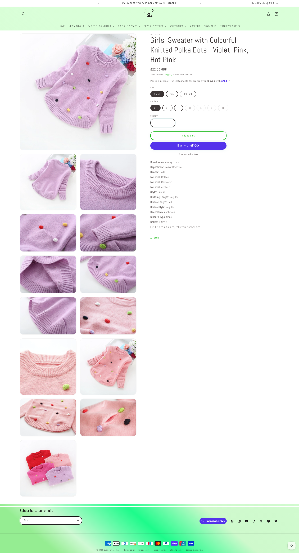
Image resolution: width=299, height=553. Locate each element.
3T (167, 107)
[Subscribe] (78, 520)
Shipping (168, 74)
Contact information (194, 550)
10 (225, 108)
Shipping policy (176, 550)
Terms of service (160, 550)
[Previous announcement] (99, 3)
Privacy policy (143, 550)
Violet (157, 93)
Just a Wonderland (112, 550)
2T (155, 107)
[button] (23, 14)
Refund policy (129, 550)
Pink (172, 93)
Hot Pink (187, 93)
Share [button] (156, 237)
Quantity (154, 115)
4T (192, 108)
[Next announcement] (200, 3)
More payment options (188, 153)
